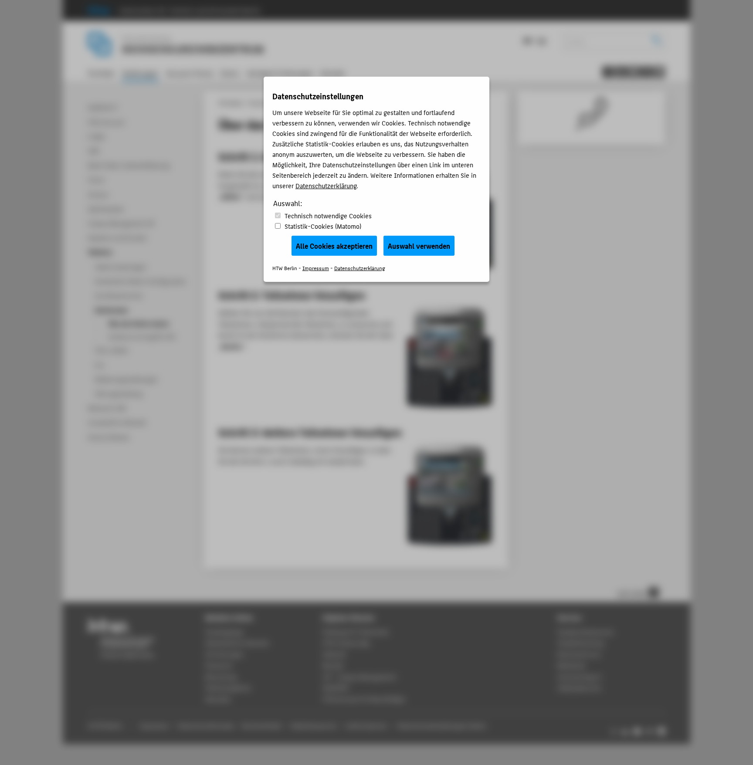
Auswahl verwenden (419, 245)
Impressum (315, 268)
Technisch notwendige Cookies (328, 215)
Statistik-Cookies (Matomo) (323, 226)
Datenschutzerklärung (325, 185)
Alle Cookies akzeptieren (334, 245)
